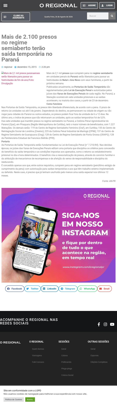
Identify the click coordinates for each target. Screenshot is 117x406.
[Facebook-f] (99, 324)
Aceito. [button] (30, 399)
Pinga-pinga (66, 368)
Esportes (94, 355)
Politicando (66, 362)
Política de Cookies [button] (13, 399)
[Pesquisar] (112, 15)
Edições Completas (99, 362)
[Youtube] (112, 324)
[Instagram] (105, 324)
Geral (63, 349)
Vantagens (37, 355)
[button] (5, 5)
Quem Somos (38, 349)
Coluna (64, 355)
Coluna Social (67, 375)
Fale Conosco (38, 362)
